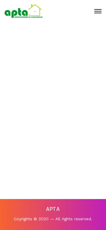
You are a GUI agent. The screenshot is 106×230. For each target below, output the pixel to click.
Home (30, 69)
